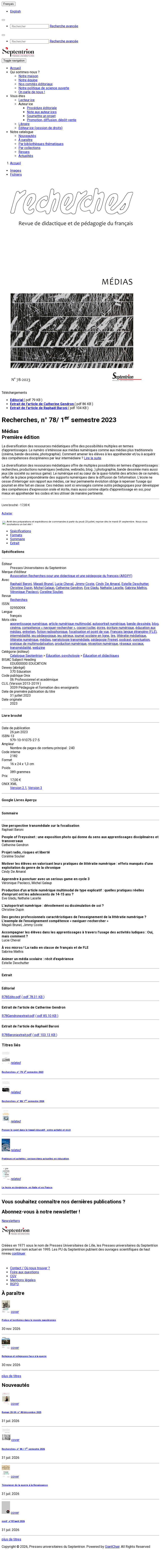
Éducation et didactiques (101, 656)
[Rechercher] (3, 20)
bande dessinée (139, 624)
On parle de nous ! (31, 92)
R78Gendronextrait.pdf (18, 1016)
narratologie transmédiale (71, 640)
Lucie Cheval (64, 584)
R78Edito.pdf (11, 997)
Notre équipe (28, 80)
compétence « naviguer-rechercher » (48, 628)
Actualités (25, 156)
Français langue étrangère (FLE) (133, 632)
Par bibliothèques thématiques (41, 144)
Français (8, 3)
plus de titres (11, 1376)
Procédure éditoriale (42, 108)
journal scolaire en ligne (92, 636)
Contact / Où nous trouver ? (30, 1268)
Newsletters (11, 1221)
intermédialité (20, 636)
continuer (18, 1253)
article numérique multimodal (70, 624)
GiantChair (112, 1547)
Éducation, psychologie (63, 656)
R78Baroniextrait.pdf (17, 1035)
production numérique (71, 644)
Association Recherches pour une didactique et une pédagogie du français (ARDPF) (71, 576)
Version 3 (35, 788)
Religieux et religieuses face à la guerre (24, 1356)
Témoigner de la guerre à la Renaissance (25, 1485)
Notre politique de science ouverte (43, 88)
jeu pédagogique (44, 636)
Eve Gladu (91, 588)
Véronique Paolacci (24, 592)
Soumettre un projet (41, 116)
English (15, 11)
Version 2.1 (18, 788)
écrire (101, 628)
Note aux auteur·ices (42, 112)
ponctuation (141, 640)
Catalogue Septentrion (26, 656)
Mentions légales (23, 1280)
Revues (24, 152)
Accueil (15, 68)
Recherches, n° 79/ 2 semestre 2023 (22, 1072)
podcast (125, 640)
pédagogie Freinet (104, 640)
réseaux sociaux (131, 644)
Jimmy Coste (84, 584)
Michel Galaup (44, 588)
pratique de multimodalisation (31, 644)
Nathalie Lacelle (111, 588)
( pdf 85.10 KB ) (46, 1016)
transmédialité (20, 648)
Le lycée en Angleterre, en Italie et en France (27, 1187)
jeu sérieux (65, 636)
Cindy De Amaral (108, 584)
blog (155, 624)
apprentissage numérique (28, 624)
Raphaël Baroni (21, 584)
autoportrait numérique (108, 624)
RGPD (14, 1284)
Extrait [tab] (14, 543)
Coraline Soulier (51, 592)
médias (45, 640)
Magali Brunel (43, 584)
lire (113, 636)
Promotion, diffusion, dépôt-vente (51, 120)
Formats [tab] (16, 535)
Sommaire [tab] (17, 539)
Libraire (24, 124)
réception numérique (103, 644)
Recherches (18, 600)
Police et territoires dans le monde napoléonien (29, 1320)
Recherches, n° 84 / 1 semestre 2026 (23, 1449)
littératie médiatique (131, 636)
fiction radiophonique (52, 632)
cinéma (15, 628)
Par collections (29, 148)
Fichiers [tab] (16, 175)
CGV (13, 1276)
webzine (38, 648)
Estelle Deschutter (134, 584)
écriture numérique (120, 628)
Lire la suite (92, 458)
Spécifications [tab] (20, 531)
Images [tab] (15, 171)
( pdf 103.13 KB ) (44, 1035)
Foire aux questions (24, 1272)
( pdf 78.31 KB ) (33, 997)
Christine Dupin (21, 588)
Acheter (7, 513)
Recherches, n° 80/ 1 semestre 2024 (23, 1101)
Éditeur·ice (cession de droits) (40, 128)
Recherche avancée (64, 26)
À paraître (25, 140)
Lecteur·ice (26, 100)
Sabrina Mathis (136, 588)
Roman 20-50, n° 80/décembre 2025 (21, 1412)
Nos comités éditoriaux (35, 84)
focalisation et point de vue (89, 632)
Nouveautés (27, 136)
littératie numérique (24, 640)
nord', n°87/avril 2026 (13, 1521)
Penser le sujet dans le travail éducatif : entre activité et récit (36, 1130)
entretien (28, 632)
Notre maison (28, 76)
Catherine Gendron (69, 588)
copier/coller (86, 628)
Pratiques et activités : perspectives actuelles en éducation (35, 1158)
